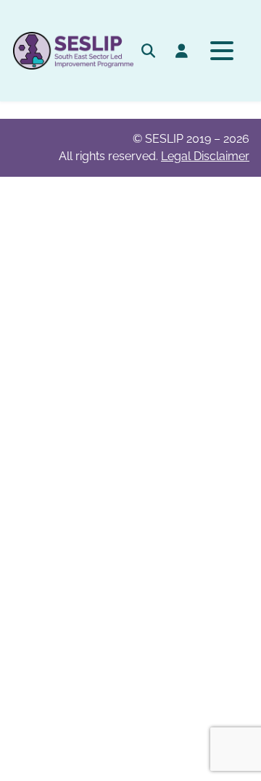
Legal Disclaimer (205, 156)
